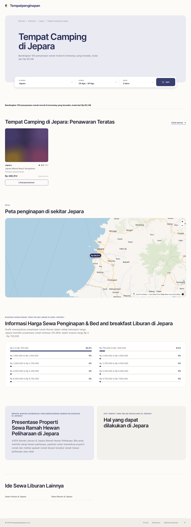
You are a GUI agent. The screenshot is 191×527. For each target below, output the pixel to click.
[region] (95, 257)
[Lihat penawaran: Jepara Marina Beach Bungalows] (26, 145)
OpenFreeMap (141, 294)
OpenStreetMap (174, 294)
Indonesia (32, 21)
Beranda (21, 21)
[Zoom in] (182, 221)
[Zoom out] (182, 226)
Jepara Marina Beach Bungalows (20, 168)
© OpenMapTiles (153, 294)
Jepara (41, 21)
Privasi (145, 523)
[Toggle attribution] (182, 294)
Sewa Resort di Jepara (61, 496)
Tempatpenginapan (25, 6)
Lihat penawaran (27, 182)
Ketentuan (156, 523)
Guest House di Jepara (15, 496)
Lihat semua (178, 122)
